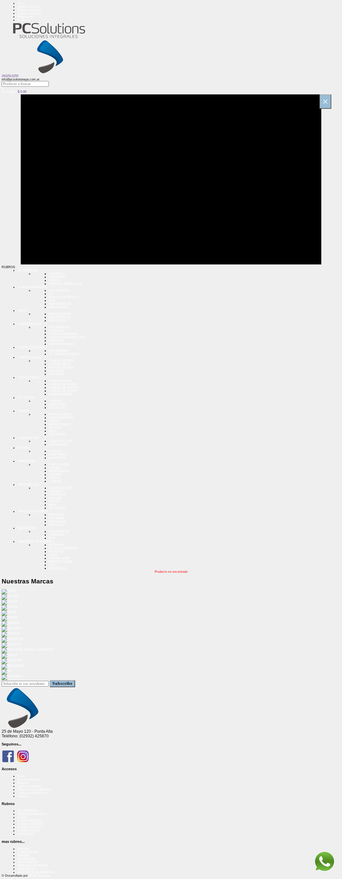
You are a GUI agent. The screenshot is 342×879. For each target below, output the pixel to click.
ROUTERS (56, 371)
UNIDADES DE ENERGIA (35, 541)
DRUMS (54, 468)
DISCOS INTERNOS (63, 334)
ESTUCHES (25, 397)
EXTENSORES (59, 364)
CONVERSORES (61, 394)
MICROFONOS (59, 317)
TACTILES (56, 525)
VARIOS (54, 280)
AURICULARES (60, 314)
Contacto (23, 20)
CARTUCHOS (59, 464)
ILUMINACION (27, 438)
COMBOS (55, 491)
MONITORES (58, 454)
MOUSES (55, 427)
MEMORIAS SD (60, 304)
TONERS (55, 481)
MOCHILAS (57, 407)
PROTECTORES (60, 561)
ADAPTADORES (60, 381)
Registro (23, 783)
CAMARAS (56, 535)
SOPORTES (57, 277)
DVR (52, 538)
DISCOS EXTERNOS (64, 297)
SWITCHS (56, 374)
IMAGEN (23, 448)
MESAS (54, 421)
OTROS (54, 501)
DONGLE (55, 451)
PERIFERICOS (28, 484)
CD (51, 294)
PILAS (53, 555)
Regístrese (25, 16)
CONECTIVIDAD (29, 357)
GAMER (23, 411)
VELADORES (58, 444)
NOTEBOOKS (58, 350)
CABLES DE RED (61, 361)
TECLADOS (57, 434)
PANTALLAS (57, 521)
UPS (52, 565)
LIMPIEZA (56, 273)
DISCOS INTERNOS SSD (67, 337)
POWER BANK (59, 558)
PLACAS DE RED (61, 367)
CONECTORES (28, 377)
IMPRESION (26, 461)
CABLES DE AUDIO (63, 384)
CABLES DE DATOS (63, 387)
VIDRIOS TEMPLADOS (65, 284)
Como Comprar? (28, 10)
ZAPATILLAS (57, 568)
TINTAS (54, 478)
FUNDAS (55, 401)
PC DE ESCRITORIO (64, 354)
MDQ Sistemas (39, 875)
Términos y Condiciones (34, 789)
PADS (53, 431)
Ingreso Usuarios (29, 13)
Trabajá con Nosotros (32, 793)
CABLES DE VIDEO (63, 391)
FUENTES (56, 340)
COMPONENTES (29, 324)
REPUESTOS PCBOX (32, 511)
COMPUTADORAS (30, 347)
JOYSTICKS (57, 494)
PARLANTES (58, 320)
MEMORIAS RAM (61, 344)
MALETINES (57, 404)
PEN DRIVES (58, 307)
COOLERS (56, 330)
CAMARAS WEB (60, 488)
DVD (52, 300)
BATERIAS (56, 514)
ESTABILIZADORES (63, 548)
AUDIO (22, 310)
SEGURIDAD (26, 528)
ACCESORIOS (27, 270)
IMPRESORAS (59, 471)
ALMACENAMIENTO (32, 287)
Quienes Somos (28, 6)
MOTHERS (56, 518)
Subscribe (62, 683)
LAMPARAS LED (60, 441)
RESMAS (55, 474)
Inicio (21, 3)
